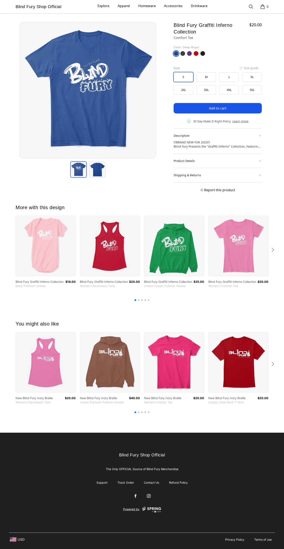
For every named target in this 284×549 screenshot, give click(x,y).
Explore (103, 6)
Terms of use (263, 539)
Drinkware (199, 6)
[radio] (183, 77)
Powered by (131, 509)
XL (252, 77)
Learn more (240, 121)
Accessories (173, 6)
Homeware (147, 6)
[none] (248, 68)
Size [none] (177, 68)
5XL (252, 90)
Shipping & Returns (187, 175)
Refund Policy (178, 482)
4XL (229, 90)
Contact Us (151, 482)
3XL (206, 90)
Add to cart (217, 108)
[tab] (78, 169)
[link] (45, 246)
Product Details (184, 161)
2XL (183, 90)
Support (101, 482)
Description (182, 136)
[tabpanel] (88, 90)
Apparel (124, 6)
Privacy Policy (234, 539)
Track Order (125, 482)
